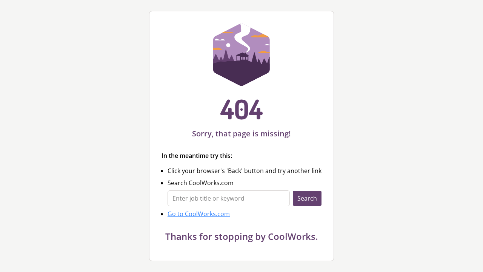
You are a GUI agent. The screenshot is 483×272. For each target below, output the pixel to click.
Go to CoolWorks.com (199, 214)
